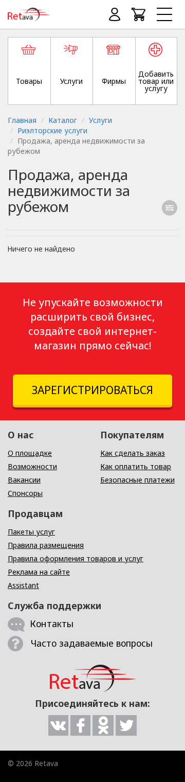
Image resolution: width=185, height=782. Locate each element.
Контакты (51, 623)
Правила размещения (46, 545)
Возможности (32, 466)
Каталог (62, 120)
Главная (22, 120)
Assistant (23, 585)
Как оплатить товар (135, 466)
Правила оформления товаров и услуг (75, 558)
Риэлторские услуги (52, 130)
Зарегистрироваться (92, 390)
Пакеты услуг (31, 532)
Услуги (100, 120)
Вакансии (24, 480)
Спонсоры (25, 493)
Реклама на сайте (39, 572)
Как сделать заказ (132, 453)
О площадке (30, 453)
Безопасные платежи (137, 480)
